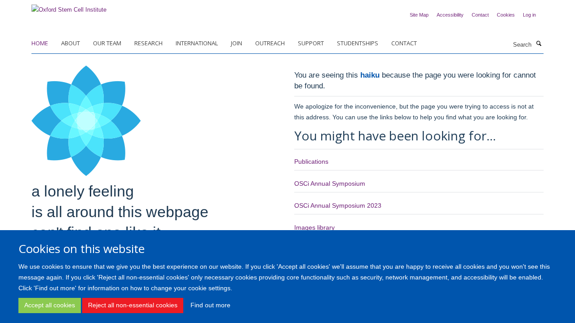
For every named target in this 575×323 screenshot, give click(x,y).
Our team (107, 43)
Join (236, 43)
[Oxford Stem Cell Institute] (68, 7)
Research (148, 43)
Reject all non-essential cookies (132, 305)
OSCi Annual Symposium (329, 183)
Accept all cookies (49, 305)
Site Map (419, 14)
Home (39, 43)
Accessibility (450, 14)
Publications (311, 161)
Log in (529, 14)
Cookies (506, 14)
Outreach (270, 43)
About (70, 43)
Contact (480, 14)
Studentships (357, 43)
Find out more (210, 305)
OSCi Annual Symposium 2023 (337, 205)
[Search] (539, 44)
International (197, 43)
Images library (314, 227)
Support (311, 43)
